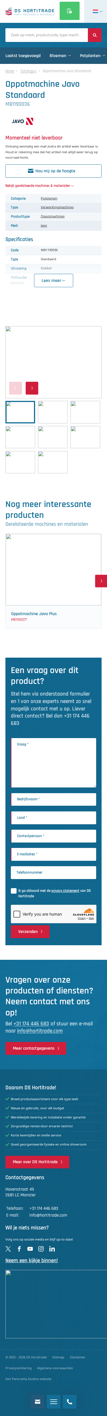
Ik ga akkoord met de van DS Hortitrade (54, 893)
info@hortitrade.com (40, 1031)
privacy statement (65, 890)
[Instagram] (41, 1249)
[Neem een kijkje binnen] (53, 1304)
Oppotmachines (52, 216)
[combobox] (46, 35)
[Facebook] (19, 1249)
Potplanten (49, 198)
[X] (8, 1249)
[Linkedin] (52, 1249)
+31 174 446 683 (31, 1023)
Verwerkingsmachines (57, 207)
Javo (44, 225)
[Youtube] (30, 1249)
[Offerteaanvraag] (70, 11)
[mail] (38, 1402)
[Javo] (53, 121)
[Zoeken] (95, 35)
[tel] (69, 1402)
